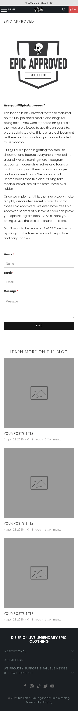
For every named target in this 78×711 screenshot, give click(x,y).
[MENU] (2, 9)
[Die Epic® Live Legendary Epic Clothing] (39, 9)
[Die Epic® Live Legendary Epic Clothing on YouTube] (52, 686)
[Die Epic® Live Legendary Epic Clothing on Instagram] (32, 686)
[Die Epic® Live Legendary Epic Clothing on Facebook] (25, 686)
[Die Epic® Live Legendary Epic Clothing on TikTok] (39, 686)
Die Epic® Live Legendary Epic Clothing (43, 698)
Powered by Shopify (39, 702)
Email (8, 273)
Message (11, 291)
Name (9, 254)
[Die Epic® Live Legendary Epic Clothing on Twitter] (45, 686)
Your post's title (18, 433)
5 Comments (53, 439)
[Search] (64, 9)
